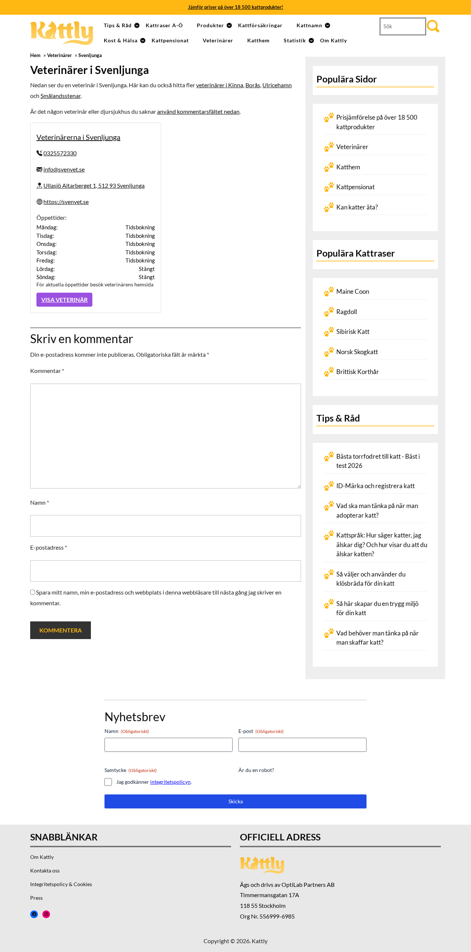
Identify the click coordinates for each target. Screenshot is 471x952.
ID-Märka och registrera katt (375, 486)
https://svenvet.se (66, 201)
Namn (39, 502)
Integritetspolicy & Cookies (61, 884)
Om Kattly (333, 40)
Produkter (210, 25)
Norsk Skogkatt (357, 352)
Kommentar (47, 370)
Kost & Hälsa (121, 40)
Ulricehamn (277, 84)
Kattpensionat (170, 40)
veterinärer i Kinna (219, 84)
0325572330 (60, 152)
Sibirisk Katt (352, 331)
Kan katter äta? (357, 207)
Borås (252, 84)
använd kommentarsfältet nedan (198, 111)
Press (36, 898)
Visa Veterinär (64, 299)
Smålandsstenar (60, 95)
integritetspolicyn (170, 782)
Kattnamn (309, 25)
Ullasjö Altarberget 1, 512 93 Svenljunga (94, 185)
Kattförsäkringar (260, 25)
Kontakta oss (45, 870)
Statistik (295, 40)
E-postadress (48, 547)
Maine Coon (352, 291)
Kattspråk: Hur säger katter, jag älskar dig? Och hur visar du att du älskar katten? (381, 544)
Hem (35, 55)
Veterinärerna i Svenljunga (78, 137)
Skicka (236, 801)
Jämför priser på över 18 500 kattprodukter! (235, 7)
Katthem (258, 40)
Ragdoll (346, 311)
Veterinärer (218, 40)
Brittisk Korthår (357, 371)
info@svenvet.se (64, 169)
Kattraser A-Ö (164, 25)
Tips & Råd (118, 25)
